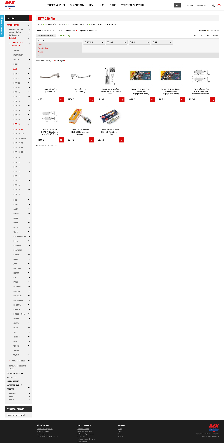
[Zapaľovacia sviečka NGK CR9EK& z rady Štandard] (80, 116)
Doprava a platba (83, 429)
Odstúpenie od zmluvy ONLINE (132, 5)
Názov (49, 30)
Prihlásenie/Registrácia (44, 429)
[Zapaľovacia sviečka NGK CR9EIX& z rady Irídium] (110, 116)
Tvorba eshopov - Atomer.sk (209, 436)
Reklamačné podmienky (85, 434)
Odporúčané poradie (86, 30)
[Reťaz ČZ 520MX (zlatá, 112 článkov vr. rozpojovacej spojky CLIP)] (141, 76)
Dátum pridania (69, 30)
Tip (194, 36)
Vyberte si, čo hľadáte (56, 5)
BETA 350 (101, 24)
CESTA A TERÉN (50, 24)
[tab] (59, 40)
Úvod (40, 24)
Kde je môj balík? (43, 431)
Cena (58, 30)
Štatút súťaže (82, 442)
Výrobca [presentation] (41, 40)
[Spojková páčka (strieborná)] (50, 76)
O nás (120, 434)
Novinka (216, 36)
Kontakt (112, 5)
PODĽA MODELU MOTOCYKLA (78, 24)
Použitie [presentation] (41, 52)
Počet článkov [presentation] (43, 48)
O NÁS (102, 5)
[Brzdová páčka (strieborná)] (80, 76)
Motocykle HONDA (77, 5)
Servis (120, 431)
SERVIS (91, 5)
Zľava (207, 36)
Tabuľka (213, 30)
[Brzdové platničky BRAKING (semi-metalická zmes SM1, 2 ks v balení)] (201, 76)
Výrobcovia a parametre (46, 35)
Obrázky (202, 30)
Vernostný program (43, 434)
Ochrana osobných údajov (86, 439)
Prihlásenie (190, 5)
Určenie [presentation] (40, 56)
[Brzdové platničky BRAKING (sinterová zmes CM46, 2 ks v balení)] (50, 116)
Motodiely (62, 24)
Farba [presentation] (40, 44)
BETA (93, 24)
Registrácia (201, 5)
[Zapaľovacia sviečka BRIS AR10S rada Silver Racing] (110, 76)
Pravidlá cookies (83, 436)
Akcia (201, 36)
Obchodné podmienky (84, 431)
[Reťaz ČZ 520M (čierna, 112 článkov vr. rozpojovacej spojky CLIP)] (171, 76)
